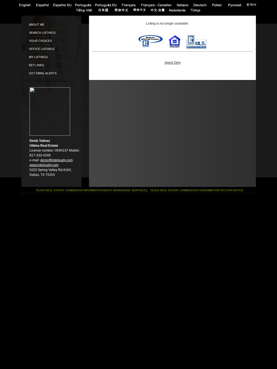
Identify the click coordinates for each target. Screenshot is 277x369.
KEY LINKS (36, 65)
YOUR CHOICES (40, 40)
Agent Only (172, 63)
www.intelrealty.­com (43, 165)
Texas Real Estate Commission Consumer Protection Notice (196, 190)
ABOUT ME (36, 24)
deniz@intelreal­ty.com (56, 160)
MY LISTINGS (38, 57)
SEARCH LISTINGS (42, 32)
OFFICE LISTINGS (41, 49)
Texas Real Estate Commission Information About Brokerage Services (91, 190)
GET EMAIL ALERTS (43, 73)
